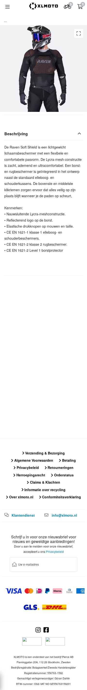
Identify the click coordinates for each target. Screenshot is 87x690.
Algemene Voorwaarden (33, 460)
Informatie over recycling (44, 489)
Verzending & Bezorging (44, 453)
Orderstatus (63, 475)
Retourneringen (60, 467)
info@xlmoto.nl (64, 515)
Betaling (68, 460)
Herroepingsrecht (30, 475)
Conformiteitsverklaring (61, 496)
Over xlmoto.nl (20, 496)
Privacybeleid (27, 467)
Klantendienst (23, 515)
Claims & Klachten (44, 482)
